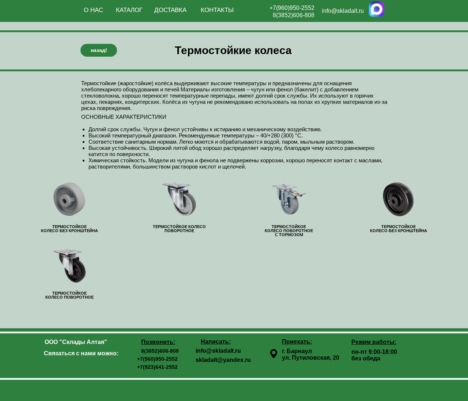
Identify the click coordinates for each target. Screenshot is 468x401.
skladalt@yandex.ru (223, 360)
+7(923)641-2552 (157, 367)
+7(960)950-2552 (291, 8)
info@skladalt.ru (343, 11)
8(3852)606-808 (293, 15)
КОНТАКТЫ (217, 10)
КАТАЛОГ (129, 10)
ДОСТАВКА (170, 10)
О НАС (93, 10)
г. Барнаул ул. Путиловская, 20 (310, 354)
